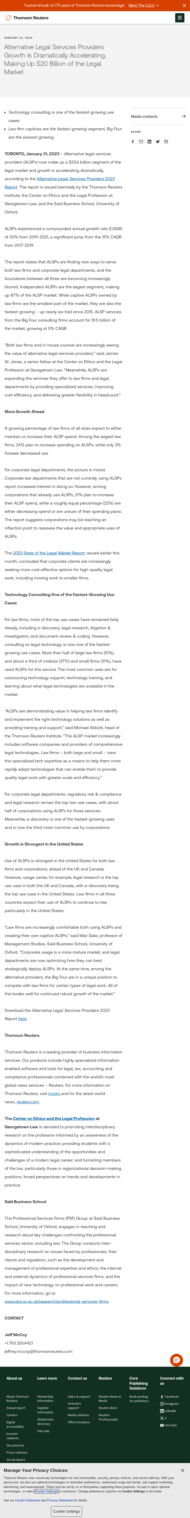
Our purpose (15, 1445)
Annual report (15, 1408)
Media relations (78, 1415)
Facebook (172, 1397)
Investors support (74, 1406)
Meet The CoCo (142, 5)
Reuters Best (108, 1408)
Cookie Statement (28, 1500)
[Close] (182, 1470)
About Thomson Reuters (17, 1399)
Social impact (15, 1460)
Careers (12, 1415)
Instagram (172, 1404)
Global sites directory (45, 1422)
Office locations (79, 1422)
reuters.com (28, 1101)
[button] (176, 1360)
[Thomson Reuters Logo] (28, 18)
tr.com (54, 1093)
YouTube (171, 1425)
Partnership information (45, 1399)
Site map (43, 1431)
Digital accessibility (15, 1424)
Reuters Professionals (108, 1417)
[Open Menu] (179, 17)
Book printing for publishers (139, 1399)
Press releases (17, 1453)
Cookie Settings (46, 1491)
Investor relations (12, 1436)
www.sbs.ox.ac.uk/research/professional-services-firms (56, 1301)
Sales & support (79, 1397)
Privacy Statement (60, 1500)
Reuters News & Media (110, 1399)
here (22, 1018)
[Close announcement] (184, 5)
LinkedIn (170, 1411)
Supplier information (45, 1410)
